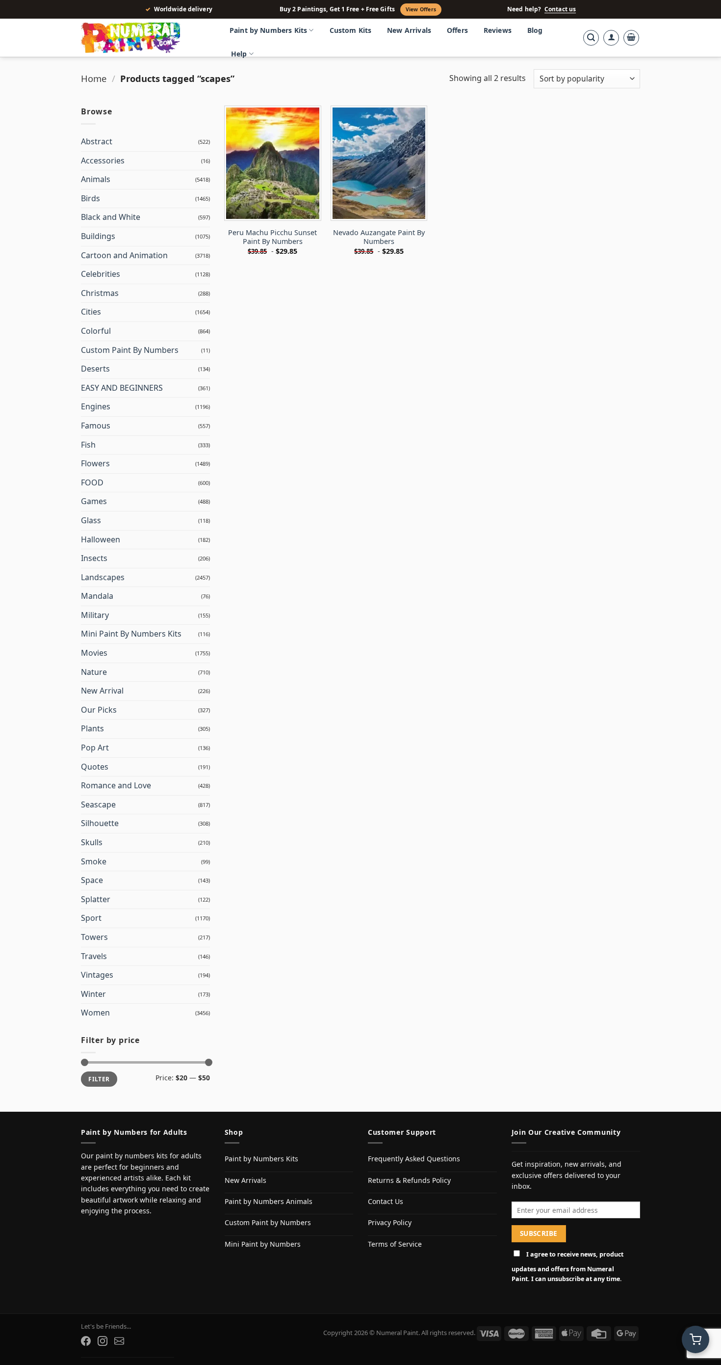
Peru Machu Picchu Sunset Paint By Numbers (272, 237)
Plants (92, 728)
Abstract (96, 141)
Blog (535, 30)
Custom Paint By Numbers (130, 350)
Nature (94, 672)
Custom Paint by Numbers (268, 1222)
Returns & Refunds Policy (409, 1180)
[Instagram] (102, 1341)
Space (92, 880)
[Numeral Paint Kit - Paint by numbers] (144, 38)
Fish (88, 444)
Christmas (100, 293)
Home (93, 78)
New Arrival (102, 690)
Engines (95, 406)
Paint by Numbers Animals (268, 1201)
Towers (94, 937)
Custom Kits (351, 30)
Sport (91, 917)
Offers (457, 30)
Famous (95, 425)
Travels (94, 956)
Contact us (560, 9)
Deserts (95, 368)
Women (95, 1012)
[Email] (119, 1341)
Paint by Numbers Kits (268, 30)
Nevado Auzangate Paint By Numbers (379, 237)
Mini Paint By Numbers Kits (131, 633)
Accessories (103, 160)
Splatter (95, 899)
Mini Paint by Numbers (263, 1244)
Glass (91, 520)
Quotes (94, 766)
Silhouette (100, 823)
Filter (98, 1079)
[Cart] (631, 38)
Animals (95, 179)
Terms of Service (395, 1244)
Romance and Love (116, 785)
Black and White (110, 217)
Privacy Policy (390, 1222)
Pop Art (95, 747)
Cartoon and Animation (124, 255)
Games (94, 501)
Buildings (98, 236)
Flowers (95, 463)
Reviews (498, 30)
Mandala (97, 595)
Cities (91, 311)
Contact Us (385, 1201)
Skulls (92, 842)
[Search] (591, 38)
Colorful (96, 330)
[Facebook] (86, 1341)
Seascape (98, 804)
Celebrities (100, 273)
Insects (94, 558)
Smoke (93, 861)
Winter (93, 994)
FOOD (92, 482)
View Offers (421, 9)
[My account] (611, 38)
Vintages (97, 974)
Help (239, 53)
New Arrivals (409, 30)
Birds (90, 198)
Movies (94, 652)
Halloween (100, 539)
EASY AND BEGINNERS (122, 387)
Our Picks (99, 709)
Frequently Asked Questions (414, 1158)
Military (95, 615)
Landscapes (103, 577)
